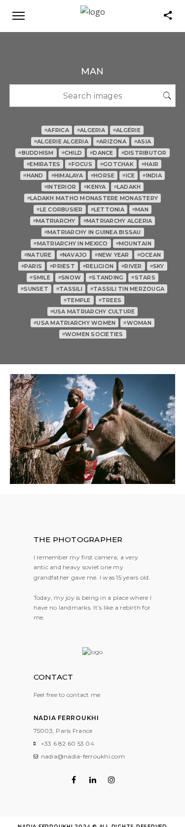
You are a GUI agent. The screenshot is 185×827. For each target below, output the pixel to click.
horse (103, 175)
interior (60, 186)
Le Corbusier (59, 209)
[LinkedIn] (92, 780)
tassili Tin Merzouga (127, 288)
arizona (111, 141)
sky (157, 266)
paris (31, 266)
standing (106, 277)
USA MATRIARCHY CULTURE (92, 311)
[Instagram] (111, 780)
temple (77, 300)
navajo (73, 254)
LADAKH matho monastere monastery (92, 198)
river (131, 266)
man (140, 209)
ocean (149, 254)
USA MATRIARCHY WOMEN (74, 322)
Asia (142, 141)
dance (101, 152)
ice (128, 175)
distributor (144, 152)
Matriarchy (54, 220)
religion (98, 266)
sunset (34, 288)
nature (38, 254)
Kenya (95, 186)
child (72, 152)
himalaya (67, 175)
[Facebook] (73, 780)
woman (137, 322)
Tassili (69, 288)
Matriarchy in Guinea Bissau (92, 232)
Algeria (91, 130)
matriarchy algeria (117, 220)
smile (40, 277)
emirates (43, 164)
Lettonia (107, 209)
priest (62, 266)
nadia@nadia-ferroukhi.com (83, 756)
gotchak (117, 164)
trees (110, 300)
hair (150, 164)
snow (69, 277)
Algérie (127, 130)
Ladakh (127, 186)
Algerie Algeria (61, 141)
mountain (133, 243)
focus (80, 164)
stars (143, 277)
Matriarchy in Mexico (71, 243)
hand (33, 175)
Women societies (92, 334)
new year (112, 254)
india (152, 175)
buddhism (35, 152)
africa (56, 130)
